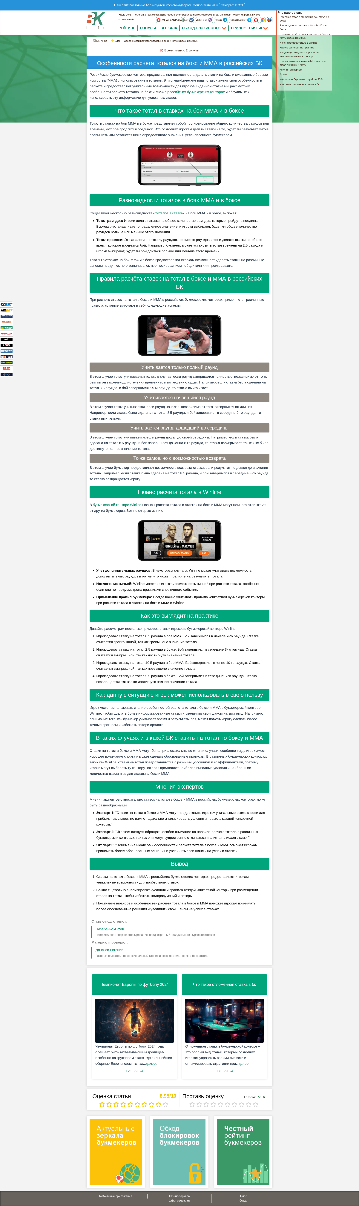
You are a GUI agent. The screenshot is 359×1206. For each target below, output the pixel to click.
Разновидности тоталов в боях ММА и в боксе (303, 27)
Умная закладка (171, 20)
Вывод (283, 74)
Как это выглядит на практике (297, 47)
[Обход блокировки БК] (179, 1153)
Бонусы (148, 28)
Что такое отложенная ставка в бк (299, 84)
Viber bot (202, 20)
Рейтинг (127, 28)
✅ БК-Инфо (100, 40)
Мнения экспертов (290, 69)
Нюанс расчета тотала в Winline (298, 42)
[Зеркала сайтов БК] (116, 1153)
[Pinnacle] (7, 321)
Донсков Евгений (109, 950)
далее (151, 1064)
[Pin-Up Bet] (7, 368)
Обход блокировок (201, 28)
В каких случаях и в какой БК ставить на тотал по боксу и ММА (303, 62)
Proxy (219, 20)
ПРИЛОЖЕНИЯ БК (247, 28)
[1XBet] (7, 304)
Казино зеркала (179, 1196)
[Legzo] (7, 374)
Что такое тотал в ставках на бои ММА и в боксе (304, 18)
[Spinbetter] (7, 362)
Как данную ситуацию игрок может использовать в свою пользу (300, 54)
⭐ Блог (115, 40)
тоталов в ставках (170, 213)
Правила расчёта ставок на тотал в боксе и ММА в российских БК (305, 36)
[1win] (7, 339)
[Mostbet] (7, 356)
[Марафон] (7, 316)
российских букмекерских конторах (196, 92)
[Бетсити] (7, 350)
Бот (186, 20)
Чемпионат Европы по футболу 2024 (301, 79)
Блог (243, 1196)
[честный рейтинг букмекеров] (243, 1153)
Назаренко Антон (110, 929)
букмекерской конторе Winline (117, 505)
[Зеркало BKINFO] (96, 20)
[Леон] (7, 345)
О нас (243, 1200)
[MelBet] (7, 310)
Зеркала (169, 28)
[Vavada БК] (7, 333)
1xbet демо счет (179, 1200)
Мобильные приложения (115, 1196)
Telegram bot (238, 20)
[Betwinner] (7, 327)
